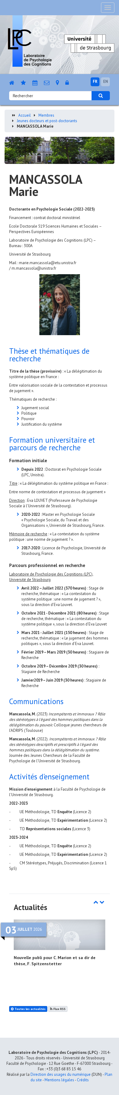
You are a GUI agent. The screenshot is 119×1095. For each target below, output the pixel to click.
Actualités (30, 907)
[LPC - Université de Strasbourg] (30, 41)
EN (105, 81)
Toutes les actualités (29, 1009)
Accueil (24, 115)
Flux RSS (59, 1009)
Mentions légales (59, 1080)
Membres (46, 115)
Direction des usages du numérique (61, 1074)
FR (95, 81)
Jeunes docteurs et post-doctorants (47, 120)
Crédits (83, 1080)
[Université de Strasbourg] (89, 43)
